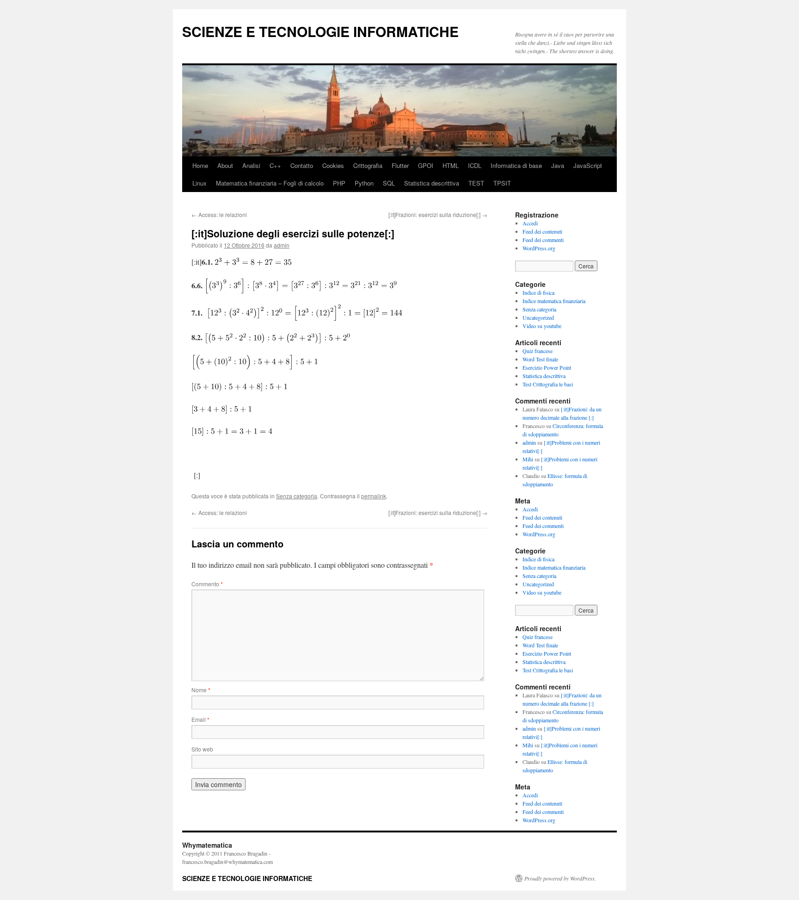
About (225, 165)
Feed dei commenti (543, 239)
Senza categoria (296, 496)
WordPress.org (538, 248)
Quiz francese (537, 350)
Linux (199, 183)
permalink (373, 496)
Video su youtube (541, 325)
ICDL (474, 165)
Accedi (530, 223)
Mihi (527, 459)
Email (200, 719)
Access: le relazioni (219, 214)
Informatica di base (516, 165)
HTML (451, 165)
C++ (275, 165)
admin (281, 245)
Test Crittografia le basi (547, 384)
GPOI (425, 165)
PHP (339, 183)
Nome (200, 690)
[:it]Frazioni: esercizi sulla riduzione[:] (437, 214)
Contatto (301, 165)
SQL (389, 183)
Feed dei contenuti (542, 231)
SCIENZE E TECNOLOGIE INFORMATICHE (320, 31)
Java (557, 165)
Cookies (333, 165)
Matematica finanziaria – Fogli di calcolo (270, 183)
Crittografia (367, 165)
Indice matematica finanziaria (553, 300)
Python (364, 183)
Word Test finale (540, 359)
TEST (476, 183)
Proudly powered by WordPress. (560, 878)
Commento (207, 584)
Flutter (400, 165)
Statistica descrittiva (431, 183)
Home (200, 165)
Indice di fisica (538, 292)
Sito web (202, 749)
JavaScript (587, 165)
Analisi (251, 165)
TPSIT (502, 183)
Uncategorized (538, 317)
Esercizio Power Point (546, 367)
